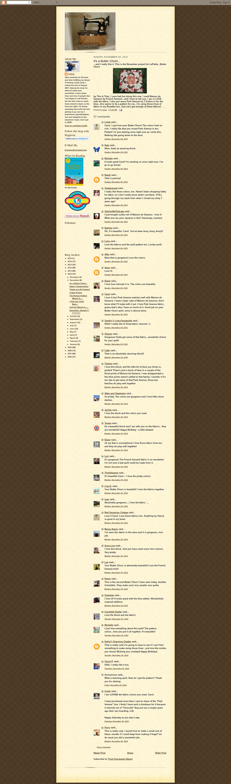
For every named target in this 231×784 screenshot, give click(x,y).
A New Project (76, 293)
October (74, 316)
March (73, 338)
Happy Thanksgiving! (79, 286)
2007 (70, 354)
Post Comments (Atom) (120, 759)
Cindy (108, 691)
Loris (107, 241)
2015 (70, 258)
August (73, 322)
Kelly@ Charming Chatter (118, 641)
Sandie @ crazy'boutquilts (118, 320)
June (72, 329)
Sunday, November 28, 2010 (116, 139)
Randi (108, 175)
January (73, 344)
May (72, 332)
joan (107, 499)
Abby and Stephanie (115, 393)
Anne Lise (110, 545)
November (74, 280)
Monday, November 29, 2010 (116, 357)
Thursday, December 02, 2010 (117, 668)
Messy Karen (111, 529)
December (74, 277)
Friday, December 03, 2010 (116, 685)
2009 (70, 347)
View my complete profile (76, 126)
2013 (70, 265)
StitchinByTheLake (114, 211)
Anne (107, 267)
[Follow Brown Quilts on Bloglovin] (77, 140)
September (75, 319)
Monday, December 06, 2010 (116, 741)
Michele (109, 158)
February (74, 341)
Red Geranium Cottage (116, 512)
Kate (107, 145)
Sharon (108, 334)
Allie (107, 254)
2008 (70, 351)
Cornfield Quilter (113, 612)
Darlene (108, 228)
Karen (108, 578)
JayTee (108, 410)
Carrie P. (109, 661)
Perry (107, 727)
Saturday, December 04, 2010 (117, 721)
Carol (71, 74)
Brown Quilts (78, 15)
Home (130, 753)
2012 (70, 268)
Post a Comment (103, 747)
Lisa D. (108, 486)
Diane (107, 281)
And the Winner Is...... (79, 307)
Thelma (108, 363)
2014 (70, 261)
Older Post (160, 753)
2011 (70, 271)
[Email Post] (120, 110)
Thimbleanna (111, 473)
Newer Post (99, 753)
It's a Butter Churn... (78, 283)
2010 (70, 274)
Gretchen (109, 595)
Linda (108, 122)
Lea (106, 562)
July (72, 325)
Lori (107, 456)
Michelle (109, 625)
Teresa (108, 423)
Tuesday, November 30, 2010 (116, 619)
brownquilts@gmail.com (76, 150)
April (72, 335)
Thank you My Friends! (80, 289)
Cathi (107, 350)
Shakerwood (111, 188)
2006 (70, 357)
